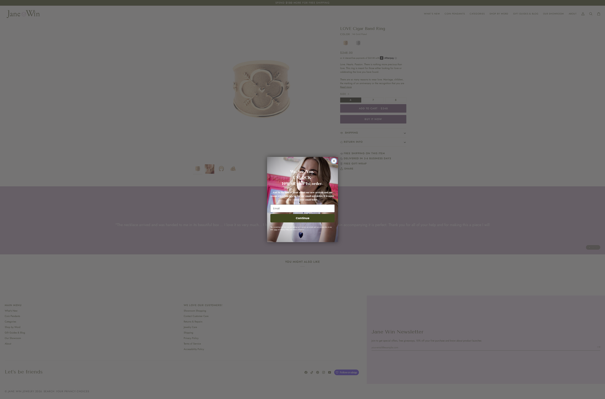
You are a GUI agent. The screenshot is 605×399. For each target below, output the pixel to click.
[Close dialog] (334, 161)
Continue (302, 218)
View (275, 229)
